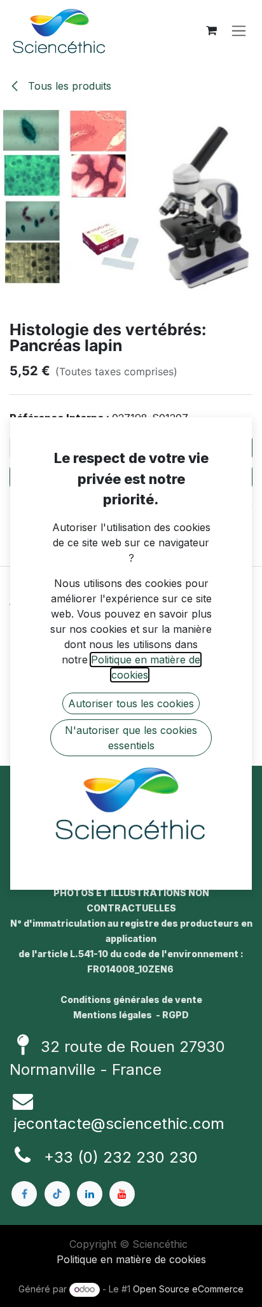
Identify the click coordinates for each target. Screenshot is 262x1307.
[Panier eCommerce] (211, 31)
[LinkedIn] (89, 1194)
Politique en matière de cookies (131, 1259)
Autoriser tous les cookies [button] (131, 703)
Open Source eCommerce (188, 1288)
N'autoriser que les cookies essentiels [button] (131, 738)
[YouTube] (122, 1194)
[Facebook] (24, 1194)
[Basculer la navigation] (238, 31)
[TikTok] (57, 1194)
